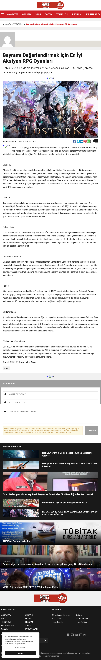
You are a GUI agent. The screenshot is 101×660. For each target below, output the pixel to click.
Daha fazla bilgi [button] (20, 647)
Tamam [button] (20, 653)
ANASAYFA (12, 14)
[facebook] (75, 142)
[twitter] (78, 142)
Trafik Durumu (82, 619)
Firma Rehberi (81, 622)
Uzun (6, 368)
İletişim (79, 615)
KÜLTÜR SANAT (7, 625)
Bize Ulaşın (56, 619)
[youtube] (80, 635)
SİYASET (29, 625)
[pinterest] (85, 142)
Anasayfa (7, 24)
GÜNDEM (26, 14)
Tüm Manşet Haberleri (61, 615)
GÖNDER (92, 430)
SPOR (38, 14)
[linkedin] (82, 142)
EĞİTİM (48, 14)
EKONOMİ (77, 14)
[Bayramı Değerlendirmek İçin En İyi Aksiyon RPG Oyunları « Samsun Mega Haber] (50, 5)
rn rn (50, 78)
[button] (99, 14)
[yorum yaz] (92, 142)
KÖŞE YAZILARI (31, 629)
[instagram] (76, 635)
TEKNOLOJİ (62, 14)
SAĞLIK (4, 629)
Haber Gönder (57, 622)
